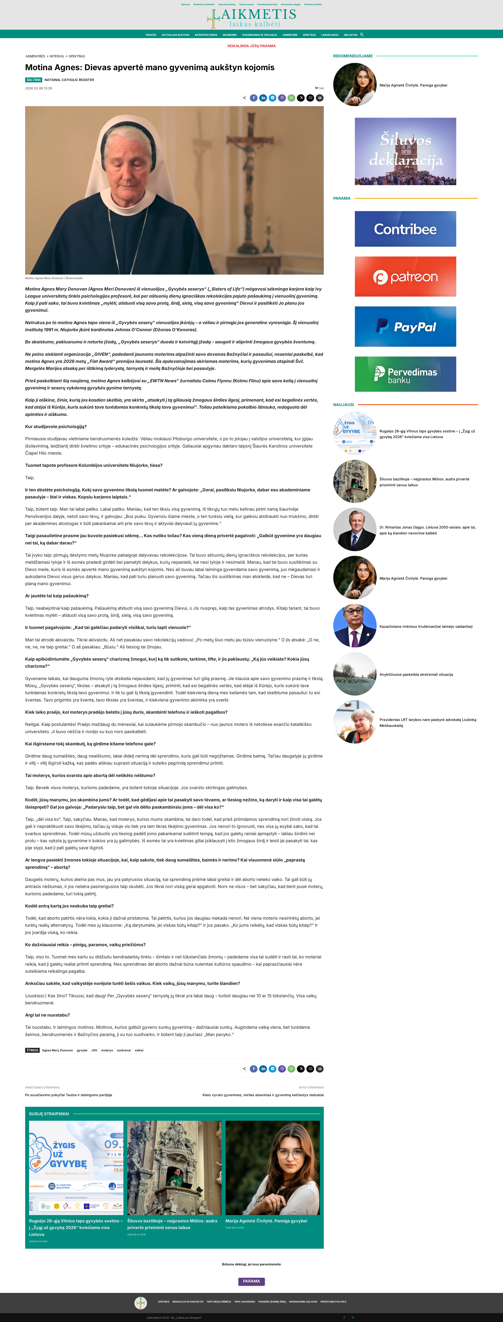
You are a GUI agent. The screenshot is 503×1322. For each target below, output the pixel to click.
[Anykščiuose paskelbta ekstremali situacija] (355, 674)
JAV (94, 1050)
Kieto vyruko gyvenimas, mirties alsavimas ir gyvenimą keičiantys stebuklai (263, 1095)
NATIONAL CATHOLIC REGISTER (69, 80)
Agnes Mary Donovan (57, 1050)
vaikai (139, 1050)
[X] (301, 98)
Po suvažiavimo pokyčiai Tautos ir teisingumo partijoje (68, 1095)
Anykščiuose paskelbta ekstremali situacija (416, 674)
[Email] (310, 98)
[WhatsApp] (291, 98)
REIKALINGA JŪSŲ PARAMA (252, 46)
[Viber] (282, 98)
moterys (107, 1050)
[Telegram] (272, 98)
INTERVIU (57, 56)
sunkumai (124, 1050)
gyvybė (82, 1050)
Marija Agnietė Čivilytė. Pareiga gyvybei (266, 1220)
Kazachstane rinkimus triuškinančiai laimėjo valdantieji (426, 626)
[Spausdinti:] (320, 98)
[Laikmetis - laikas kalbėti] (251, 18)
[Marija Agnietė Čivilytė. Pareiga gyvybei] (273, 1168)
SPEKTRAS (77, 56)
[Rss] (353, 1317)
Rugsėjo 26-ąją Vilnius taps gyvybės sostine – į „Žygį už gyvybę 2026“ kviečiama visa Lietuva (76, 1227)
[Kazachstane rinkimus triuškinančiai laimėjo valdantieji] (355, 625)
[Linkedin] (263, 98)
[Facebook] (254, 98)
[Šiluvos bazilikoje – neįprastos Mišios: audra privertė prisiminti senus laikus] (174, 1168)
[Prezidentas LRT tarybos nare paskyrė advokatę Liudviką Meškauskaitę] (355, 722)
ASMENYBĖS (35, 56)
